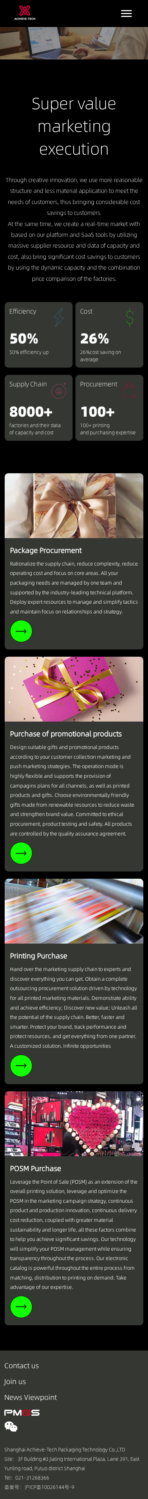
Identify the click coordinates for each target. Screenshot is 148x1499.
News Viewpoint (30, 1397)
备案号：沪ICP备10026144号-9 (39, 1487)
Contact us (21, 1366)
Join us (15, 1381)
